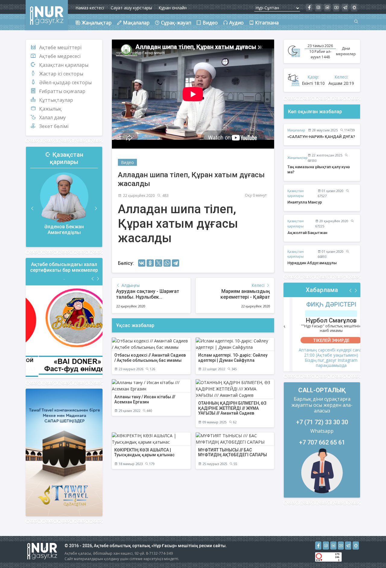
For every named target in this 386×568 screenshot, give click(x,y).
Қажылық (50, 108)
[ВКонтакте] (141, 263)
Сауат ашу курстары (131, 8)
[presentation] (32, 208)
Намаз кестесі (89, 8)
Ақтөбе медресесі (60, 56)
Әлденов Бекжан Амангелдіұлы (64, 229)
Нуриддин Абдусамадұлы (312, 263)
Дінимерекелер (346, 51)
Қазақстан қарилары (63, 65)
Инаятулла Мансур (304, 202)
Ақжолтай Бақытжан (307, 232)
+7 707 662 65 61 (322, 442)
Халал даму (52, 117)
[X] (158, 263)
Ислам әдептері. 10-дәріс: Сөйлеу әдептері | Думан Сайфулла (232, 358)
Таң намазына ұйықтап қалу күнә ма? (318, 169)
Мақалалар (296, 130)
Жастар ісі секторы (61, 73)
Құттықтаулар (56, 100)
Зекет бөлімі (53, 126)
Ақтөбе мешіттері (60, 47)
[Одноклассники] (150, 263)
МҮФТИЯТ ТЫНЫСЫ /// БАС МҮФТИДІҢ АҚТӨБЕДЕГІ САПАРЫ (232, 452)
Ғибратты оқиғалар (62, 91)
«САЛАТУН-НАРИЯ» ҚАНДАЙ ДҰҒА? (321, 136)
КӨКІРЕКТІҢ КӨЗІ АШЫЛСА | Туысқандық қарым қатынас (144, 452)
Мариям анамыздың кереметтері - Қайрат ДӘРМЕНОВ (245, 297)
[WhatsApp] (167, 263)
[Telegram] (175, 263)
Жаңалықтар (297, 157)
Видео (127, 162)
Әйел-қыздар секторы (65, 82)
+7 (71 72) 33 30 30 (322, 422)
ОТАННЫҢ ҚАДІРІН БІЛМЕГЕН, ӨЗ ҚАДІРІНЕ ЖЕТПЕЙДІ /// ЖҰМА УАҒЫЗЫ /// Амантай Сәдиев (232, 408)
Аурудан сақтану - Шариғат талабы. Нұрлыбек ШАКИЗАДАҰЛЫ (147, 297)
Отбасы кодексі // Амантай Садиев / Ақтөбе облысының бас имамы (150, 358)
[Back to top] (369, 551)
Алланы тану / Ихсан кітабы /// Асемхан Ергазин (144, 399)
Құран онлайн (173, 8)
